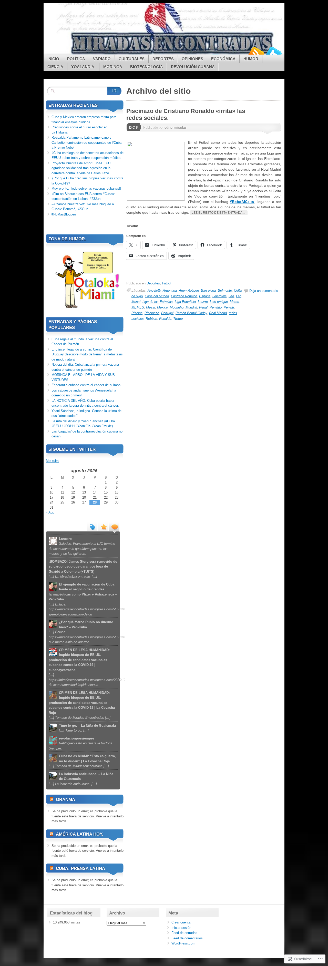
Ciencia (55, 67)
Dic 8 (133, 127)
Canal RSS (256, 52)
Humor (250, 59)
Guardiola (219, 296)
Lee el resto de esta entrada (219, 212)
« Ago (50, 512)
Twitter (273, 52)
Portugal (167, 313)
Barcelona (208, 290)
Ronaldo (165, 319)
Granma (65, 799)
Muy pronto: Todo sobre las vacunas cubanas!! (86, 188)
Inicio (53, 59)
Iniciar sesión (181, 928)
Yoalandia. (83, 67)
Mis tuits (52, 461)
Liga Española (185, 302)
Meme (234, 302)
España (204, 296)
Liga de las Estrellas (157, 302)
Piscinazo (152, 313)
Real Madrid (218, 313)
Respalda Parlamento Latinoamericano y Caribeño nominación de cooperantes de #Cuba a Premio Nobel (86, 142)
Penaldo (216, 307)
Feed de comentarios (187, 938)
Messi (150, 307)
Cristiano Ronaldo (184, 296)
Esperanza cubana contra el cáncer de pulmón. (86, 385)
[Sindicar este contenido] (51, 799)
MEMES (137, 307)
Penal (203, 307)
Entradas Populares (103, 526)
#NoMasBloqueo (64, 214)
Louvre (203, 302)
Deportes (163, 59)
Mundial (191, 307)
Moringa (112, 67)
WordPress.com (183, 943)
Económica (223, 59)
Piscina (136, 313)
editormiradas (176, 127)
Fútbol (166, 283)
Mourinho (176, 307)
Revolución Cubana (193, 67)
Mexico (162, 307)
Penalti (229, 307)
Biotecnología (146, 67)
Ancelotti (154, 290)
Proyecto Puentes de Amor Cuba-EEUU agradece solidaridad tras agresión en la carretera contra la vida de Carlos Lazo (81, 168)
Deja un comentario (263, 291)
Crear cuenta (180, 922)
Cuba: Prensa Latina (80, 868)
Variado (102, 59)
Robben (151, 319)
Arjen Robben (189, 290)
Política (76, 59)
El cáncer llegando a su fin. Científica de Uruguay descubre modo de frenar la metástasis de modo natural (87, 354)
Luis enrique (219, 302)
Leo (231, 296)
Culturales (132, 59)
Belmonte (225, 290)
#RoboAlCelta (242, 202)
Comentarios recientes (114, 526)
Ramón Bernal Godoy (191, 313)
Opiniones (192, 59)
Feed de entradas (184, 933)
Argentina (170, 290)
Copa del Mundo (157, 296)
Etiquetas (92, 526)
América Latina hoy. (79, 834)
